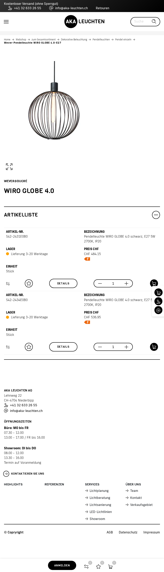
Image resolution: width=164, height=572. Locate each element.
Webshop (21, 39)
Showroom (97, 519)
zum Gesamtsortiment (44, 39)
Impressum (151, 532)
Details (63, 283)
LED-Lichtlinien (101, 512)
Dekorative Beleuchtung (74, 39)
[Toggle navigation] (6, 21)
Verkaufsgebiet (141, 505)
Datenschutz (128, 532)
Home (7, 39)
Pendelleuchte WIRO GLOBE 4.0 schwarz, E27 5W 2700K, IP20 (119, 238)
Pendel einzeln (123, 39)
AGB (110, 532)
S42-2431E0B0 (17, 236)
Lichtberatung (100, 498)
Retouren (102, 8)
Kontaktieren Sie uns (27, 474)
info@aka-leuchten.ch (71, 8)
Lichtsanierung (100, 505)
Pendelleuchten (101, 39)
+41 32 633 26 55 (27, 8)
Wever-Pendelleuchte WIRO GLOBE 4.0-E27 (32, 42)
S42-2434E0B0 (17, 300)
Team (134, 491)
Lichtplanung (99, 491)
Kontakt (136, 498)
